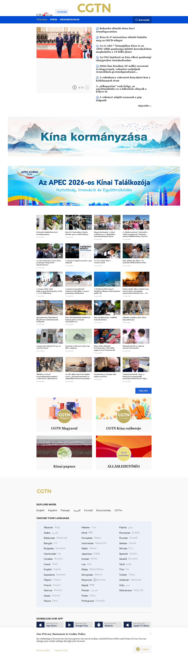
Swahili (128, 558)
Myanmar (94, 579)
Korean (89, 558)
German (53, 590)
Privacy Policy (43, 650)
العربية (77, 510)
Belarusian (55, 537)
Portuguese (93, 600)
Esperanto (55, 574)
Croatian (53, 558)
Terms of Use (61, 650)
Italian (89, 548)
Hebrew (89, 527)
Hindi (87, 532)
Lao (86, 564)
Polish (89, 595)
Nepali (88, 585)
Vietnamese (131, 590)
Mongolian (92, 574)
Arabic (51, 532)
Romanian (129, 532)
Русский (88, 510)
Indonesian (94, 543)
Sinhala (126, 548)
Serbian (127, 543)
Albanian (52, 527)
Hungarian (91, 537)
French (52, 585)
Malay (93, 569)
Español (52, 510)
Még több (143, 390)
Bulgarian (54, 548)
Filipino (52, 579)
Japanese (91, 553)
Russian (128, 537)
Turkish (127, 574)
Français (65, 510)
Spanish (128, 553)
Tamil (125, 564)
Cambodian (52, 553)
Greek (52, 595)
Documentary (103, 510)
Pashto (126, 527)
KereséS (144, 20)
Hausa (51, 600)
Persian (89, 590)
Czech (51, 564)
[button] (87, 87)
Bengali (50, 543)
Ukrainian (130, 579)
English (40, 510)
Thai (124, 569)
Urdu (124, 585)
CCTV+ (118, 510)
